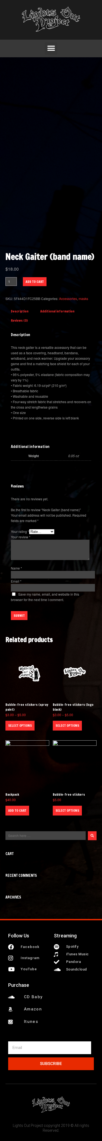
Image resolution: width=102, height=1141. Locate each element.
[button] (51, 48)
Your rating (20, 531)
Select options (20, 725)
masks (83, 298)
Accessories (68, 298)
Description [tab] (20, 311)
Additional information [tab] (57, 311)
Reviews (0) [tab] (19, 320)
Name (16, 568)
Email (16, 581)
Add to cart (35, 281)
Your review (20, 537)
